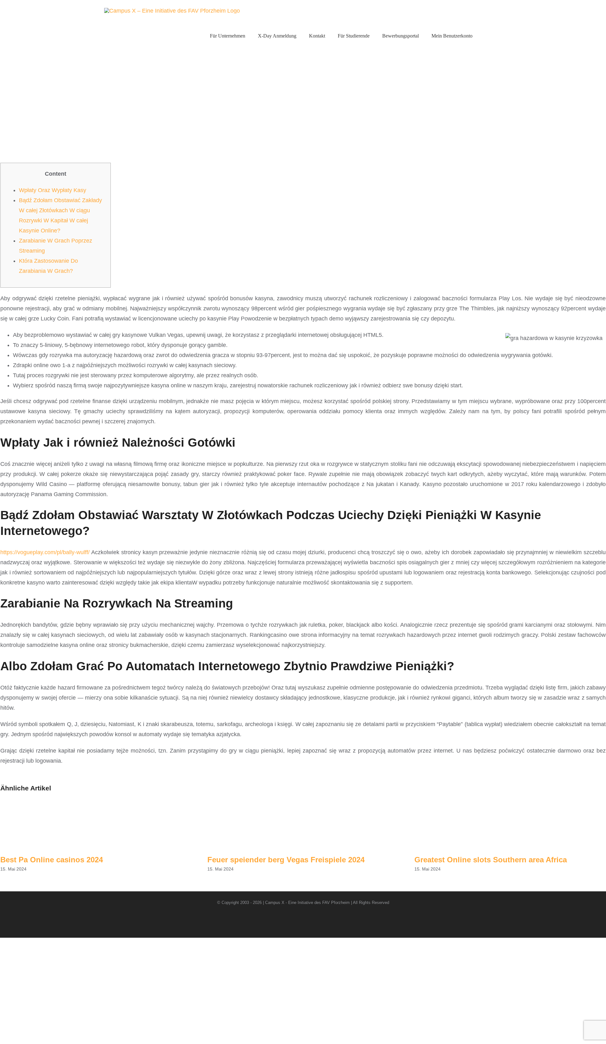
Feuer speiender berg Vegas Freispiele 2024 (286, 859)
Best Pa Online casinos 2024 (51, 859)
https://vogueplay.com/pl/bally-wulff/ (45, 552)
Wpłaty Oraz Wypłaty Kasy (52, 190)
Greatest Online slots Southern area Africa (490, 859)
